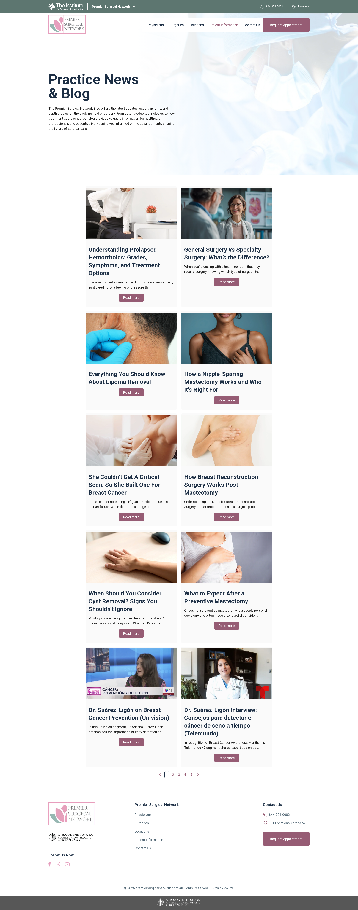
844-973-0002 (274, 6)
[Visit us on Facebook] (49, 865)
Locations (304, 6)
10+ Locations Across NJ (287, 823)
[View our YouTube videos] (67, 865)
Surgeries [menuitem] (176, 25)
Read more (131, 297)
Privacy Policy (222, 888)
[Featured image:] (131, 238)
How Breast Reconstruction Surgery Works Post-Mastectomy (221, 484)
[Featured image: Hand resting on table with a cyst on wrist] (131, 582)
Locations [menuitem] (196, 25)
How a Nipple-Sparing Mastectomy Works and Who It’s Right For (223, 381)
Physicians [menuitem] (156, 25)
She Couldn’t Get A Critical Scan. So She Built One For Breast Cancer (124, 484)
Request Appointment (286, 25)
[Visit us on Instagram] (58, 865)
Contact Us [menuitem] (252, 25)
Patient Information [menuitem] (224, 25)
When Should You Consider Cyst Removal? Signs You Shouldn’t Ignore (125, 601)
